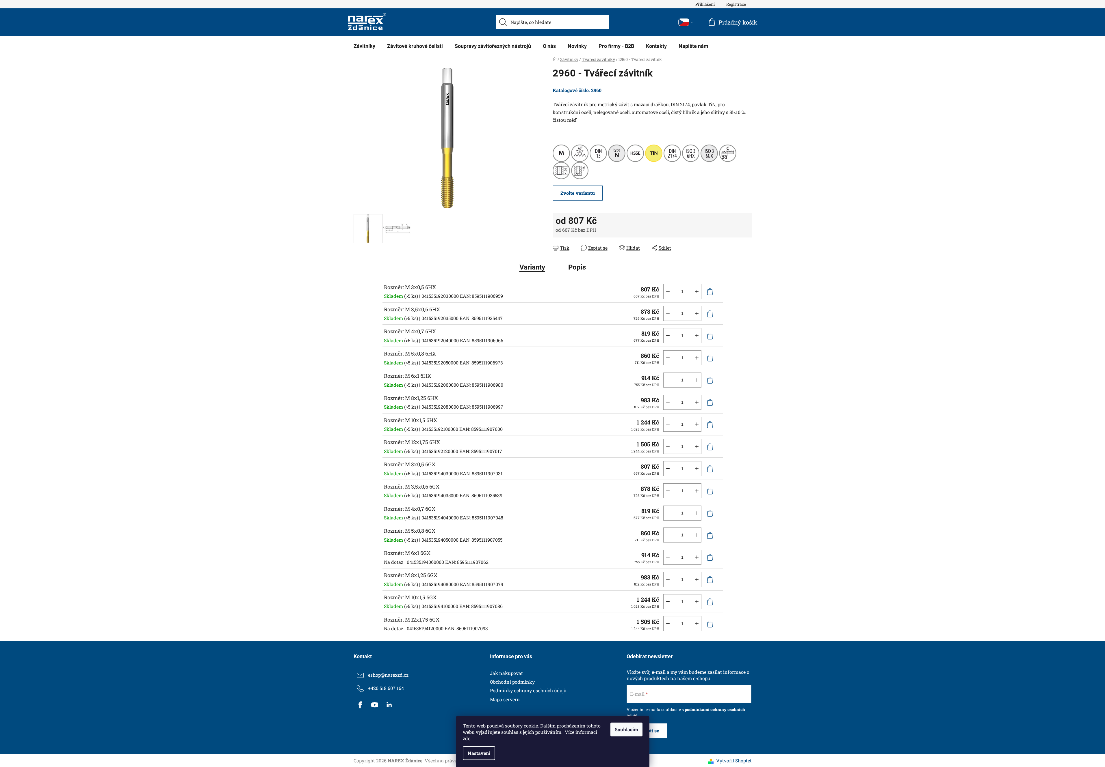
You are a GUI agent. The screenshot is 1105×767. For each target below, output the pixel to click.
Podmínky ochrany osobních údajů (528, 690)
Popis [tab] (577, 267)
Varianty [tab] (532, 267)
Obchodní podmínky (512, 682)
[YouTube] (374, 705)
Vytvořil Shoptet (734, 760)
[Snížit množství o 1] (668, 291)
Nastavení (479, 753)
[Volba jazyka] (686, 22)
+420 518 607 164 (386, 688)
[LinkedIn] (389, 705)
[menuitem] (364, 46)
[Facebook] (360, 705)
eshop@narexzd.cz (388, 675)
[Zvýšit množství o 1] (696, 291)
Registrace (736, 4)
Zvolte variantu (577, 193)
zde (466, 738)
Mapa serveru (505, 699)
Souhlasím (626, 729)
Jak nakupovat (506, 673)
